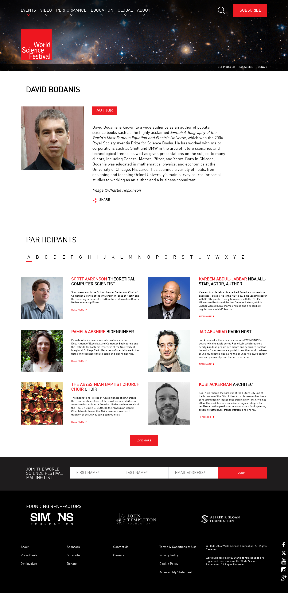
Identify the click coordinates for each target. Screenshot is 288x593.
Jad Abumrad (225, 332)
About (25, 547)
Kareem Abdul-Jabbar (232, 281)
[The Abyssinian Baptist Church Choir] (42, 403)
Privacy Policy (169, 555)
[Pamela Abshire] (42, 351)
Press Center (30, 555)
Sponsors (73, 547)
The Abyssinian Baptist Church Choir (105, 387)
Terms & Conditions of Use (177, 547)
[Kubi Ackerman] (169, 403)
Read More (77, 310)
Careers (118, 555)
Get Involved (29, 564)
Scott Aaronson (103, 281)
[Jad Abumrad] (169, 351)
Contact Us (120, 547)
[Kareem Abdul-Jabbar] (169, 298)
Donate (72, 564)
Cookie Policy (168, 564)
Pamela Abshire (102, 332)
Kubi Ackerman (227, 385)
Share (104, 200)
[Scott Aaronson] (42, 298)
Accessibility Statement (175, 572)
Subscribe (250, 10)
